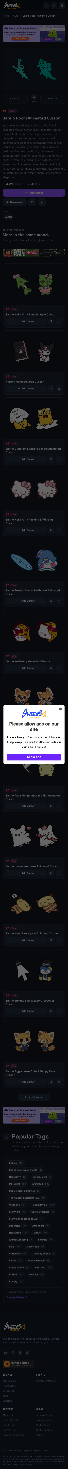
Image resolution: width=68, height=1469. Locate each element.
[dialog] (34, 734)
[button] (34, 757)
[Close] (60, 709)
